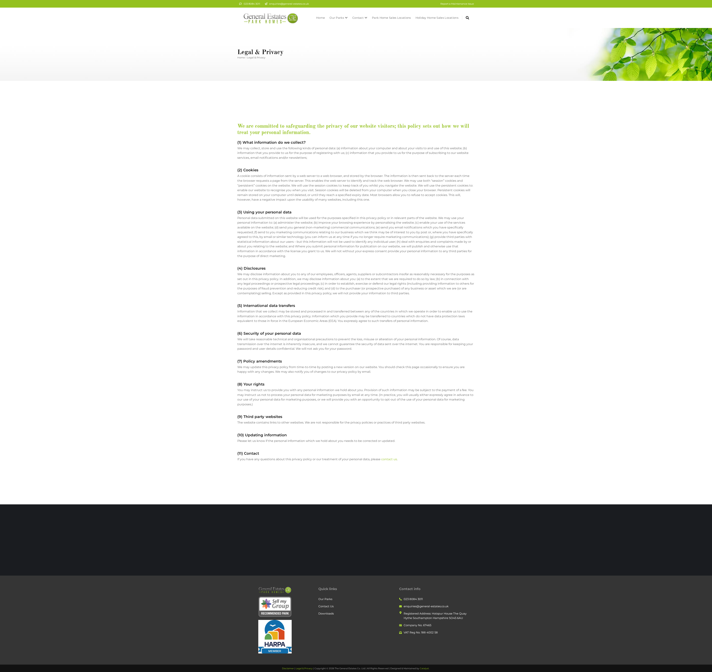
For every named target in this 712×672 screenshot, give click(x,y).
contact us (389, 459)
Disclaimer (288, 668)
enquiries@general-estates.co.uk (289, 3)
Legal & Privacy (304, 668)
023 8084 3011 (252, 3)
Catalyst (424, 668)
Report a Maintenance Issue (457, 3)
